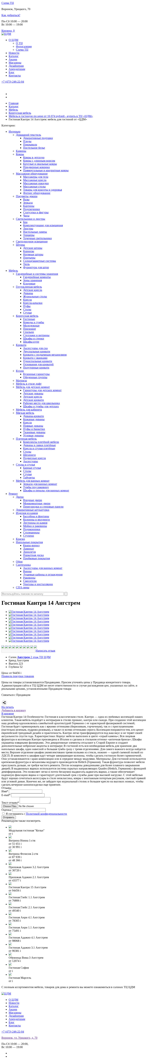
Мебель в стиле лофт (29, 383)
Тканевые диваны (34, 432)
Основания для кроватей (38, 364)
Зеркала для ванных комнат (40, 484)
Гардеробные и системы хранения (37, 273)
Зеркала (28, 202)
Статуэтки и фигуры (36, 212)
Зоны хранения (32, 280)
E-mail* (5, 795)
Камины (21, 150)
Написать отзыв (45, 650)
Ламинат (28, 548)
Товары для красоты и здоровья (42, 189)
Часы (26, 215)
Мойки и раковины (35, 526)
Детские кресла (32, 290)
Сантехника (23, 564)
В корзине (7, 713)
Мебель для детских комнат (33, 387)
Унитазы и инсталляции (38, 584)
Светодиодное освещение (32, 241)
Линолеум (29, 551)
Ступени (28, 535)
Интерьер (14, 131)
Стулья (27, 312)
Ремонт (13, 493)
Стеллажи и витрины (36, 335)
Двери (20, 496)
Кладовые (29, 283)
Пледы (27, 141)
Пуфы (27, 306)
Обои (19, 561)
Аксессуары (30, 461)
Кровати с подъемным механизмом (45, 354)
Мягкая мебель (25, 412)
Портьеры (29, 257)
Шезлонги (29, 454)
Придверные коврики (36, 167)
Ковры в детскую (33, 157)
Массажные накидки (36, 183)
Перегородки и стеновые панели (43, 506)
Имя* (4, 791)
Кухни (20, 370)
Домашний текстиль (28, 134)
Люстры (28, 228)
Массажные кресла (34, 180)
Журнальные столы (35, 296)
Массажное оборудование (32, 173)
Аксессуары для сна (35, 348)
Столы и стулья (25, 464)
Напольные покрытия (29, 542)
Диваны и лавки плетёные (39, 445)
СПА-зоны (22, 587)
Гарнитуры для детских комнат (42, 390)
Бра (25, 222)
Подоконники (31, 529)
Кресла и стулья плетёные (39, 448)
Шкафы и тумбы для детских (41, 406)
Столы (27, 309)
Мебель (13, 270)
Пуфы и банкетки (34, 429)
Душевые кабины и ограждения (42, 574)
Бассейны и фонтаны (36, 516)
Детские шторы (32, 247)
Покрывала (30, 144)
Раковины (29, 577)
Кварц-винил (31, 545)
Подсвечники (31, 209)
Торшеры (28, 235)
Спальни (28, 332)
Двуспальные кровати (36, 351)
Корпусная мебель (27, 315)
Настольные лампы (35, 231)
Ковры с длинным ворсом (39, 160)
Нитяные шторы (33, 254)
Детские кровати (33, 399)
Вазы (26, 199)
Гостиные (29, 319)
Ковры (20, 154)
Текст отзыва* (10, 802)
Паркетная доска (33, 555)
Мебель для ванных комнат (32, 480)
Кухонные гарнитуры (36, 374)
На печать (7, 707)
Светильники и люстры (30, 218)
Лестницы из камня (35, 522)
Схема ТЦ (7, 2)
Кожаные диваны (34, 419)
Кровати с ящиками (35, 357)
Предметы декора (26, 196)
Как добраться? (10, 15)
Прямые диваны (33, 425)
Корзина (8, 30)
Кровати (21, 344)
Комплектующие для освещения (43, 225)
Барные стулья (32, 467)
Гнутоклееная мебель (29, 286)
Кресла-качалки (32, 302)
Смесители (30, 580)
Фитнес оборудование (36, 193)
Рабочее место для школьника (41, 403)
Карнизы (28, 251)
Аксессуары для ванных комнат (42, 568)
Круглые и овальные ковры (40, 163)
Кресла (27, 299)
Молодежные (31, 325)
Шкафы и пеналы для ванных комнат (46, 490)
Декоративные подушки (38, 138)
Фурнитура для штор (36, 267)
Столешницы (31, 532)
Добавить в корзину (13, 710)
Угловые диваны (33, 435)
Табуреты (29, 477)
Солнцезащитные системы (39, 260)
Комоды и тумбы (33, 322)
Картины (28, 205)
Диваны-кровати (33, 416)
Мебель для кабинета (29, 409)
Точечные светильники (37, 238)
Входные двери (32, 500)
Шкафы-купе (31, 341)
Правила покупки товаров (17, 676)
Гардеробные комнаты (37, 277)
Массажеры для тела (35, 176)
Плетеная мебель (26, 438)
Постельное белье (34, 147)
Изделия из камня (27, 513)
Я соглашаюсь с (36, 813)
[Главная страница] (6, 33)
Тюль (26, 264)
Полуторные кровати (36, 367)
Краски (20, 538)
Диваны (28, 293)
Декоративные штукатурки (32, 509)
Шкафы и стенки (33, 338)
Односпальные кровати (37, 361)
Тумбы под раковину (36, 487)
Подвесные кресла (34, 458)
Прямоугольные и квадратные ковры (46, 170)
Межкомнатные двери (36, 503)
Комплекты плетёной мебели (41, 441)
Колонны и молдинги (36, 519)
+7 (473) (12, 81)
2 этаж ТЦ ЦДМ (34, 657)
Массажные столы (34, 186)
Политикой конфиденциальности (46, 813)
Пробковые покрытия (36, 558)
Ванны (27, 571)
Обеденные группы (35, 377)
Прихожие (29, 328)
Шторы (20, 244)
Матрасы (21, 380)
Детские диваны (33, 393)
